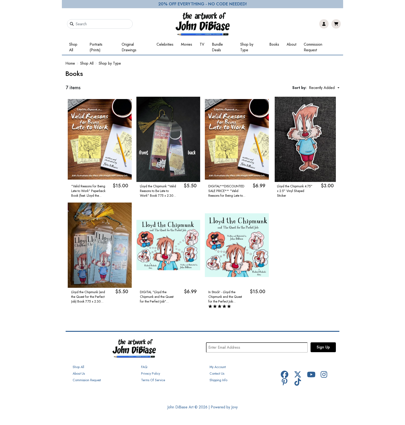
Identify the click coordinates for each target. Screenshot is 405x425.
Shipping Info (218, 380)
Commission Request (313, 47)
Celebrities (165, 44)
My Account (218, 367)
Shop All (73, 47)
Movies (186, 44)
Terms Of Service (153, 380)
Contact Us (217, 373)
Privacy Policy (150, 373)
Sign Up (323, 347)
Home (70, 63)
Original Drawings (129, 47)
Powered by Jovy (224, 407)
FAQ (144, 367)
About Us (79, 373)
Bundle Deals (217, 47)
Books (274, 44)
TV (202, 44)
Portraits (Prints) (96, 47)
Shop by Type (246, 47)
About (291, 44)
